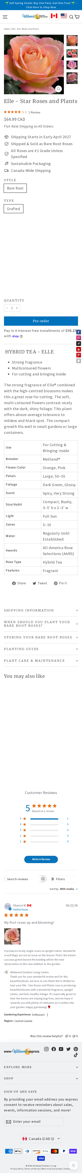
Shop (9, 1078)
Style (10, 180)
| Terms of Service (32, 1168)
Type (9, 201)
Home (7, 29)
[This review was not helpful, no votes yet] (73, 1036)
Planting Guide (21, 649)
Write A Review (41, 859)
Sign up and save (20, 1091)
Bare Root (15, 188)
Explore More (18, 1067)
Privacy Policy (16, 1168)
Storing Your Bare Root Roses (38, 637)
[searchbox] (21, 879)
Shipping (26, 126)
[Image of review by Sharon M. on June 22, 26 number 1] (12, 936)
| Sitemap (67, 1168)
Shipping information (29, 610)
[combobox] (64, 889)
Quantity (14, 300)
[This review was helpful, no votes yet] (66, 1036)
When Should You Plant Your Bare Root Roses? (37, 623)
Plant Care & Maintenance (34, 661)
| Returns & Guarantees (51, 1168)
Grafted (13, 208)
